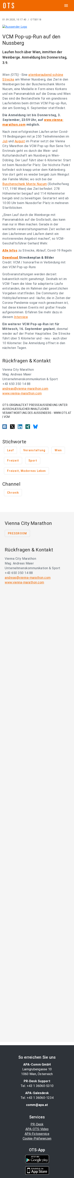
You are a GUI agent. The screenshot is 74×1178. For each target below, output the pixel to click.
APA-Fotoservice (37, 1134)
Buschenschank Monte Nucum (24, 184)
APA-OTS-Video (37, 1129)
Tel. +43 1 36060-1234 (37, 1098)
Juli (4, 141)
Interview (21, 317)
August (20, 141)
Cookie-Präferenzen (37, 1138)
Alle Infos (9, 250)
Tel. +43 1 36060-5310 (37, 1086)
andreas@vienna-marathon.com (25, 388)
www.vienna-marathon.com (22, 393)
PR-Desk (37, 1124)
